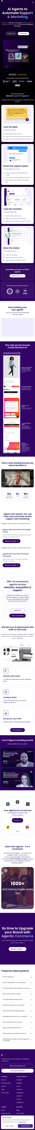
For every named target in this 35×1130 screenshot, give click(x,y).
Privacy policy (22, 1122)
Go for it (16, 820)
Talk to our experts (17, 616)
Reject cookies (10, 1126)
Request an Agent (10, 541)
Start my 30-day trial (17, 1071)
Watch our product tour (17, 1066)
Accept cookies (25, 1126)
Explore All (17, 610)
